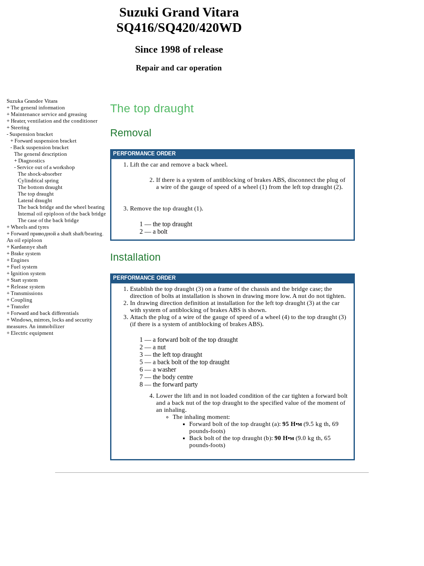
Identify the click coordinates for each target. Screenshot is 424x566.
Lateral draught (35, 200)
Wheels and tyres (30, 227)
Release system (28, 286)
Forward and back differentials (45, 313)
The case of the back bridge (48, 220)
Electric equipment (32, 333)
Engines (20, 260)
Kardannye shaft (29, 247)
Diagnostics (31, 160)
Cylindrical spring (38, 180)
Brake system (26, 253)
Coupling (21, 300)
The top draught (36, 194)
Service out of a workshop (46, 167)
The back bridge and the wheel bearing (61, 207)
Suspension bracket (31, 134)
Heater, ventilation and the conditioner (54, 121)
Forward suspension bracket (45, 141)
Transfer (20, 306)
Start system (24, 280)
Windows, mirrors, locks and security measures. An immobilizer (50, 323)
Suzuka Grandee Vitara (32, 101)
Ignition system (28, 273)
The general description (40, 154)
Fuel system (24, 267)
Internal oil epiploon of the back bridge (62, 213)
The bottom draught (40, 187)
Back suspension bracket (41, 147)
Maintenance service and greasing (49, 114)
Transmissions (27, 293)
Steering (20, 127)
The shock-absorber (40, 174)
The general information (38, 107)
